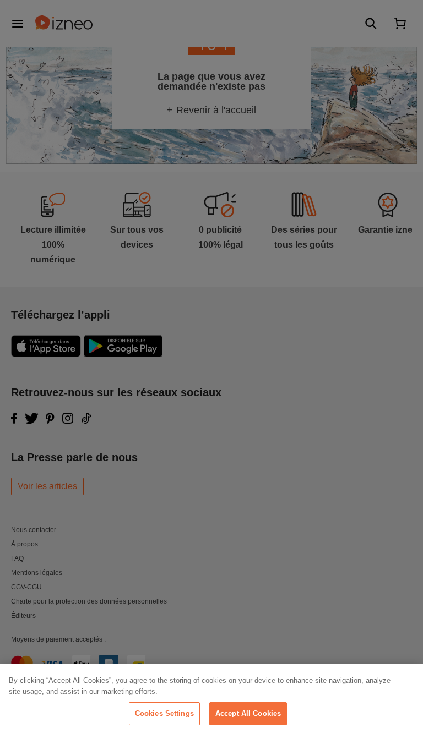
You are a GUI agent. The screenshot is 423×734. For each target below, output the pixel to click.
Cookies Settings (164, 713)
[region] (211, 699)
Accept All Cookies (248, 713)
